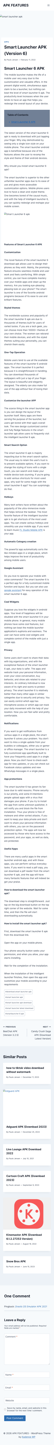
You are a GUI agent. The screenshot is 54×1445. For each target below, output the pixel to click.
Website (9, 1400)
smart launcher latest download (19, 1008)
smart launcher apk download (18, 1003)
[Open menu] (48, 5)
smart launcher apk (14, 997)
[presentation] (27, 1105)
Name (9, 1374)
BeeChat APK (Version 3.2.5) (11, 1031)
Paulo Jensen (12, 60)
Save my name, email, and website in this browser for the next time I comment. (26, 1409)
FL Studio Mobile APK (31, 530)
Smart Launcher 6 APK (23, 122)
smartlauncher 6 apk (14, 1014)
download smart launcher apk (18, 992)
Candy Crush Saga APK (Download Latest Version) (41, 1033)
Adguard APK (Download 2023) (26, 1126)
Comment (11, 1336)
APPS (6, 42)
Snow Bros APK (16, 1261)
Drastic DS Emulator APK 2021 (31, 1306)
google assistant (12, 590)
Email (9, 1387)
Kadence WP (28, 1437)
